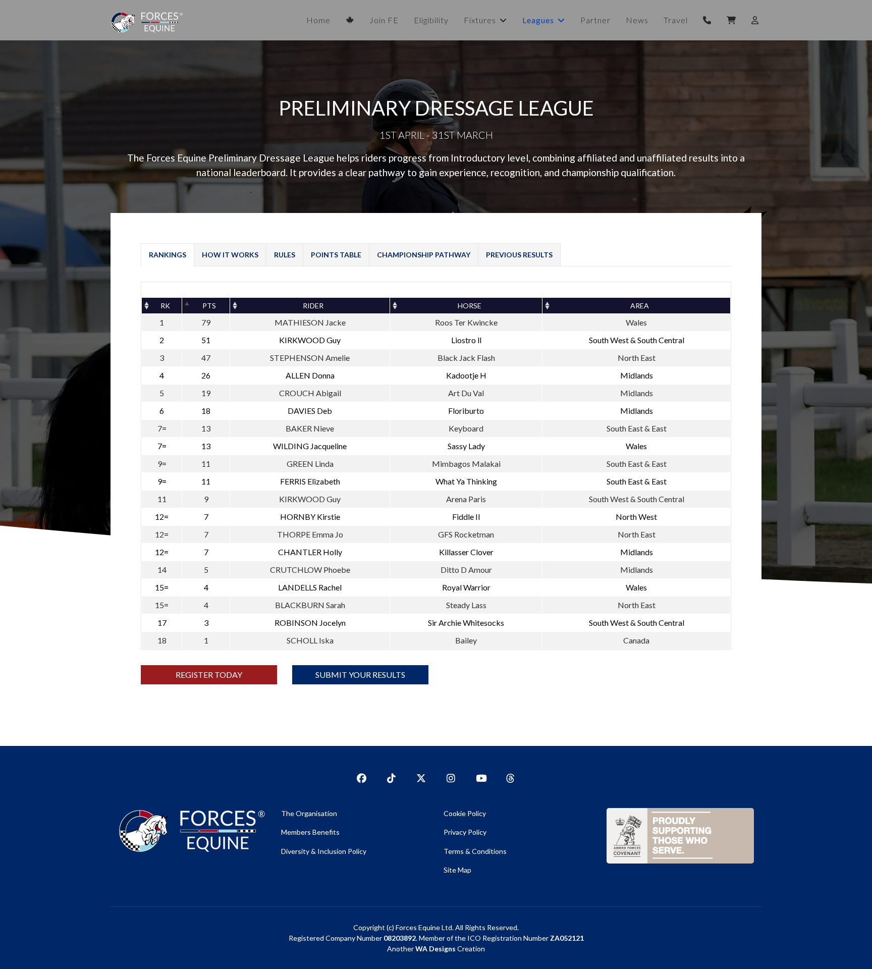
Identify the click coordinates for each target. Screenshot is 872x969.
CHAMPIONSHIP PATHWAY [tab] (423, 254)
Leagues (538, 20)
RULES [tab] (284, 254)
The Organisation (309, 813)
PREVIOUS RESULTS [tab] (519, 254)
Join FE (384, 20)
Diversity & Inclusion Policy (323, 851)
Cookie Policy (465, 813)
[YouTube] (480, 775)
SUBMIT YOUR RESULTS (360, 674)
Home (318, 20)
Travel (676, 20)
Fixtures (480, 20)
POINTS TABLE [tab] (336, 254)
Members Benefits (310, 832)
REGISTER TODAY (209, 674)
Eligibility (431, 20)
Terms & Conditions (475, 851)
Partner (595, 20)
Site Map (457, 870)
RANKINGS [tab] (167, 254)
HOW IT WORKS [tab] (230, 254)
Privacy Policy (465, 832)
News (637, 20)
